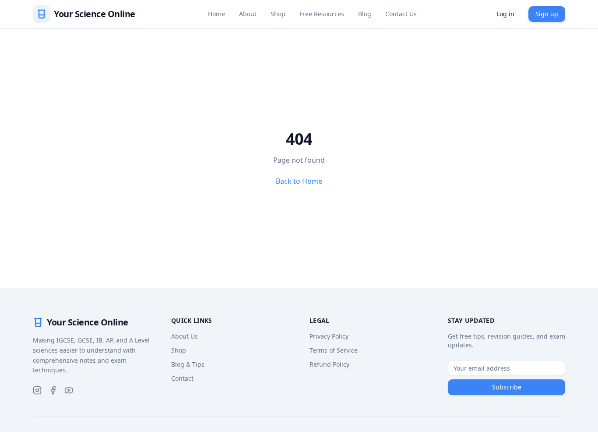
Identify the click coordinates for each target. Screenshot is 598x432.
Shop (278, 14)
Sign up (546, 14)
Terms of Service (334, 350)
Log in (505, 14)
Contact (182, 378)
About (248, 14)
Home (216, 14)
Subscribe (506, 387)
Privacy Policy (329, 336)
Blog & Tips (187, 364)
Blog (364, 14)
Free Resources (321, 14)
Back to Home (299, 181)
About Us (184, 336)
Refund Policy (329, 364)
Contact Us (401, 14)
